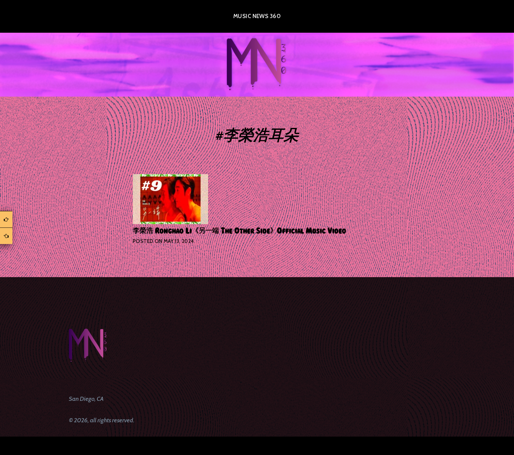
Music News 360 (257, 16)
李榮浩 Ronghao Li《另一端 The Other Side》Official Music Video (239, 231)
